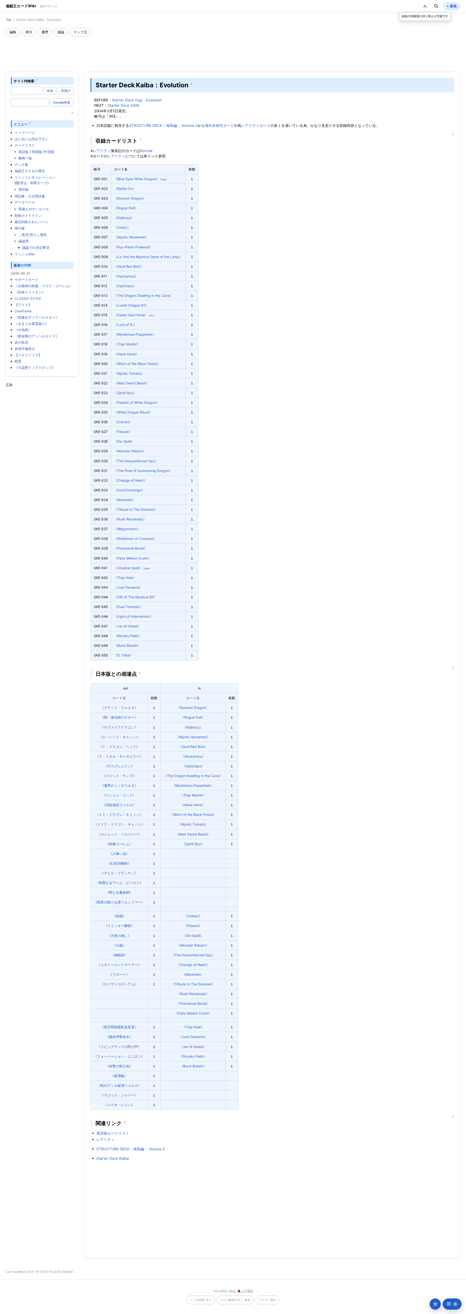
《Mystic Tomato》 (129, 373)
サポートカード (26, 279)
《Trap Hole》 (125, 578)
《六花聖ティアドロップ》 (35, 367)
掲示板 (20, 228)
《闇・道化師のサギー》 (119, 717)
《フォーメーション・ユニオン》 (119, 1056)
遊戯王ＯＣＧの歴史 (30, 171)
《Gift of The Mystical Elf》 (135, 597)
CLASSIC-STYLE (28, 298)
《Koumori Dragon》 (130, 198)
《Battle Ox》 (125, 189)
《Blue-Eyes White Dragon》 (136, 179)
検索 (50, 91)
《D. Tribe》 (123, 655)
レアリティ (250, 125)
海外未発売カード (219, 125)
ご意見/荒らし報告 (32, 235)
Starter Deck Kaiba (112, 1158)
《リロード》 (119, 974)
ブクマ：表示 (267, 1300)
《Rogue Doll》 (126, 208)
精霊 (18, 361)
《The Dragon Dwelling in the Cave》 (143, 295)
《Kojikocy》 (124, 218)
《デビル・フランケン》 (119, 873)
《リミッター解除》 (119, 926)
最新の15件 (22, 265)
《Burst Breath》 (127, 645)
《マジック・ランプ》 (119, 776)
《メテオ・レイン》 (119, 1105)
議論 (61, 32)
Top (8, 20)
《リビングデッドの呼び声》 (119, 1047)
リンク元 (80, 32)
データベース (25, 202)
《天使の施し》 (119, 935)
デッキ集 (21, 164)
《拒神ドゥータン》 (30, 292)
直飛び (65, 91)
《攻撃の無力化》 (119, 1066)
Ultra (151, 315)
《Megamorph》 (127, 529)
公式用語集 (36, 196)
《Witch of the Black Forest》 (137, 364)
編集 (12, 32)
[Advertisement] (233, 49)
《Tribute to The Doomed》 (136, 509)
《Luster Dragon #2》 (131, 305)
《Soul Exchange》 (129, 490)
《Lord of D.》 (125, 325)
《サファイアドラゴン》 (119, 727)
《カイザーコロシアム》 (119, 984)
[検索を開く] (436, 6)
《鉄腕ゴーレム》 (119, 844)
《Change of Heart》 (130, 480)
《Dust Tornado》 (128, 607)
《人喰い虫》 (119, 854)
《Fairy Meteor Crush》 (132, 558)
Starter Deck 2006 (123, 105)
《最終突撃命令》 (119, 1037)
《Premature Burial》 (130, 548)
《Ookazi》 (123, 422)
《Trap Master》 (127, 344)
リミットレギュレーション (35, 177)
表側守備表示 (25, 349)
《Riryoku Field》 (127, 636)
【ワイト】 (23, 305)
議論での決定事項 (35, 247)
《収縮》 (119, 916)
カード (264, 125)
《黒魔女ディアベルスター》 (37, 317)
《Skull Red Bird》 (128, 266)
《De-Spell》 (124, 441)
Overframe (23, 311)
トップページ (25, 132)
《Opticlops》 (125, 286)
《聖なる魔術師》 (119, 892)
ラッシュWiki (25, 254)
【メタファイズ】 (28, 355)
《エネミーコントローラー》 (119, 965)
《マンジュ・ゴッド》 (119, 795)
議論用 (23, 241)
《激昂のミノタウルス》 (119, 785)
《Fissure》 (123, 432)
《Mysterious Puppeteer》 (135, 334)
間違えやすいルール (33, 209)
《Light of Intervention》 (133, 616)
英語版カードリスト (112, 1133)
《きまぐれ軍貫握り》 (32, 324)
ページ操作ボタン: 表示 (235, 1300)
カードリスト (25, 145)
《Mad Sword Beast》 (131, 383)
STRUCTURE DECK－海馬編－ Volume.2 (163, 125)
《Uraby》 (122, 227)
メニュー (20, 124)
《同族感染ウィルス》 (119, 805)
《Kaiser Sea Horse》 (131, 315)
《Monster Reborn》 (130, 451)
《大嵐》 (119, 945)
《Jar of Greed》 (127, 626)
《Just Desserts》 (128, 587)
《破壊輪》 (119, 1076)
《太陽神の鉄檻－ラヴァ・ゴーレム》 (43, 286)
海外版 (23, 189)
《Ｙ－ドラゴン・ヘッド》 (119, 747)
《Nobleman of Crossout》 (135, 538)
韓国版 (37, 152)
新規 (453, 6)
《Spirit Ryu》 (125, 393)
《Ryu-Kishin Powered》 (133, 247)
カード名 (119, 698)
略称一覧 (25, 158)
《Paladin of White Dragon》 (136, 402)
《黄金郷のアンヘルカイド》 (37, 336)
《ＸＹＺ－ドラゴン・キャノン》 (119, 824)
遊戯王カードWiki (21, 6)
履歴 (45, 32)
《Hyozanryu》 (126, 276)
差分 (28, 32)
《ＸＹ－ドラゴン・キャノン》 (119, 814)
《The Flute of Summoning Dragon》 (143, 471)
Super (163, 179)
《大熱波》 (23, 330)
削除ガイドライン (28, 215)
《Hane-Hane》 (126, 354)
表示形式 (21, 342)
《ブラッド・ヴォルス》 (119, 708)
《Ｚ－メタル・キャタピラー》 (119, 756)
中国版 (49, 152)
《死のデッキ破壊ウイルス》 (119, 1085)
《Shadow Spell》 (128, 568)
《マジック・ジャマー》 (119, 1095)
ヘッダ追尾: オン (201, 1300)
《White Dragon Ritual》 (133, 412)
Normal (146, 150)
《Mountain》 (124, 500)
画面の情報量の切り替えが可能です (425, 16)
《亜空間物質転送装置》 (119, 1027)
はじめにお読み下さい (32, 139)
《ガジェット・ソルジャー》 (119, 834)
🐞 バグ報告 (245, 1291)
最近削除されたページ (32, 222)
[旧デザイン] (48, 6)
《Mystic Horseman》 (131, 237)
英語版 (23, 152)
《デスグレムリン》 (119, 766)
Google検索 (61, 102)
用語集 (20, 196)
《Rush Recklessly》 (130, 519)
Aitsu (232, 1291)
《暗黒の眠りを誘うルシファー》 (119, 902)
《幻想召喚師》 (119, 863)
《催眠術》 (119, 955)
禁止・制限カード (33, 183)
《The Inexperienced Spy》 (136, 461)
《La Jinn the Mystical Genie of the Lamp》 (148, 257)
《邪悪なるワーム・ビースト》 (119, 883)
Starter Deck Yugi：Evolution (137, 100)
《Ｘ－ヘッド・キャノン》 (119, 737)
